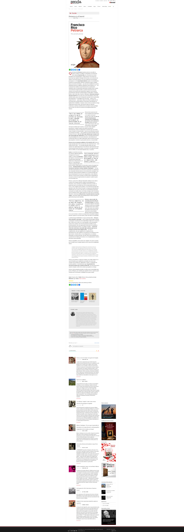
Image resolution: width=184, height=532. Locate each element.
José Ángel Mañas (85, 491)
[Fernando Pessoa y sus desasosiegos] (92, 296)
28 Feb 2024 (70, 18)
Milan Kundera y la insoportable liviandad (83, 301)
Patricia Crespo (85, 447)
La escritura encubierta (88, 18)
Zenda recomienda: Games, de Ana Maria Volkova (87, 466)
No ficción (73, 13)
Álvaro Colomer (84, 430)
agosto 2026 (105, 503)
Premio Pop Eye (113, 529)
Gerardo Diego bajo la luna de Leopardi (75, 301)
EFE (82, 405)
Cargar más (84, 524)
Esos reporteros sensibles (110, 490)
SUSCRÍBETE (101, 0)
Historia (80, 6)
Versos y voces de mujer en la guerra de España (87, 357)
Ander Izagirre (84, 381)
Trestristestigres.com (81, 529)
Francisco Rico (82, 18)
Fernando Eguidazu (85, 504)
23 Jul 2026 (107, 498)
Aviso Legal (86, 529)
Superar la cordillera (81, 379)
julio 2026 (104, 505)
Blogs (94, 6)
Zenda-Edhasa (104, 6)
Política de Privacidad (91, 529)
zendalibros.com (85, 359)
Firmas (71, 6)
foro (73, 333)
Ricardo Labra (75, 18)
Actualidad (90, 6)
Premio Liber (108, 529)
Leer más (78, 376)
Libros (85, 6)
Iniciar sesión (96, 342)
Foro (109, 6)
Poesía (75, 6)
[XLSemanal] (112, 2)
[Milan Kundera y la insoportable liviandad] (84, 296)
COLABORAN (97, 0)
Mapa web (101, 529)
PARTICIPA (105, 0)
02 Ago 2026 (108, 487)
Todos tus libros (82, 278)
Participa (98, 529)
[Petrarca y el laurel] (84, 44)
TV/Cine (98, 6)
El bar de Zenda (108, 486)
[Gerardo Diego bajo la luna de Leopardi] (75, 296)
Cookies (95, 529)
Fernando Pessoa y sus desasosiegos (92, 301)
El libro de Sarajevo (109, 496)
